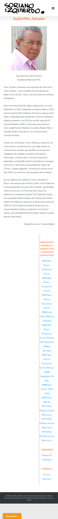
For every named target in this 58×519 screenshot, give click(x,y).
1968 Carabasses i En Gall (47, 376)
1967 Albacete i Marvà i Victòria (47, 346)
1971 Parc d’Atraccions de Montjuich (46, 410)
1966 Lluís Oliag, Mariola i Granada (47, 316)
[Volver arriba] (50, 511)
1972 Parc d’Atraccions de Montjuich (46, 423)
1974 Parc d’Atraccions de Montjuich (46, 436)
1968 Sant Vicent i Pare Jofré (47, 389)
